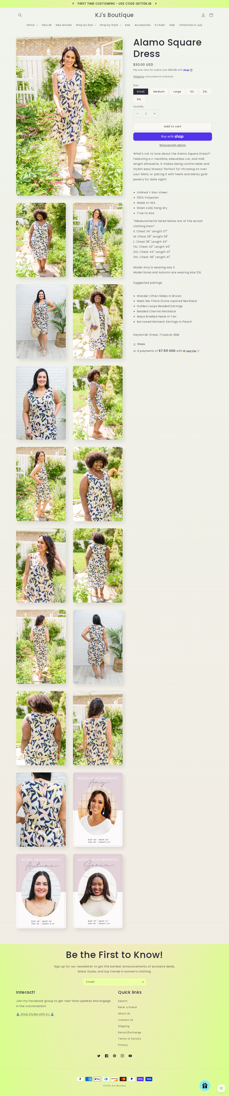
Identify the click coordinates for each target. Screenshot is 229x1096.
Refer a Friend (127, 1007)
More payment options (173, 145)
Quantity (138, 106)
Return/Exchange (129, 1032)
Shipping (138, 76)
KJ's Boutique (119, 1085)
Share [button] (141, 344)
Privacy (123, 1045)
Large (177, 91)
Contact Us (125, 1020)
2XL (205, 91)
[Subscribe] (143, 982)
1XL (192, 91)
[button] (20, 15)
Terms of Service (129, 1038)
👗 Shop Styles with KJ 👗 (35, 1014)
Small (141, 91)
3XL (139, 99)
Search (123, 1001)
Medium (159, 91)
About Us (124, 1013)
